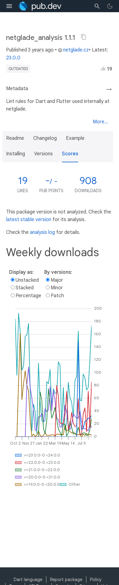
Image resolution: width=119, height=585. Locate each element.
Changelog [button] (45, 138)
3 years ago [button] (41, 50)
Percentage (28, 296)
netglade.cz (76, 50)
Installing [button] (15, 154)
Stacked (25, 288)
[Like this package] (103, 68)
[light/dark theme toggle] (110, 6)
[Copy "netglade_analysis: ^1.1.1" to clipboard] (84, 37)
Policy (96, 579)
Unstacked (27, 280)
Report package (66, 579)
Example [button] (75, 138)
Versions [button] (43, 154)
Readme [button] (15, 138)
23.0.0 (13, 58)
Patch (57, 296)
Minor (57, 288)
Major (57, 280)
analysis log (42, 232)
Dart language (28, 579)
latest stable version (28, 220)
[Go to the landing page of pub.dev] (39, 6)
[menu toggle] (9, 6)
